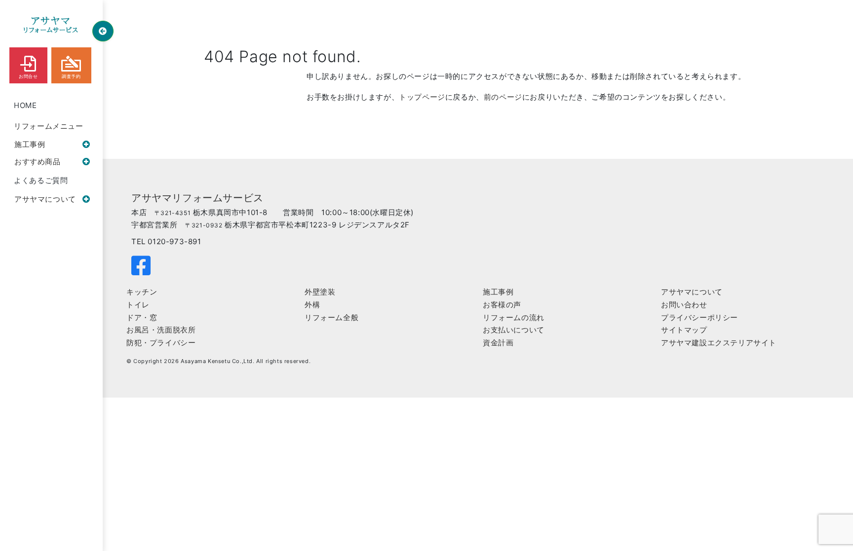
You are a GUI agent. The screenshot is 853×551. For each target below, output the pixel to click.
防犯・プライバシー (160, 342)
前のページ (503, 97)
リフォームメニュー (48, 126)
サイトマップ (684, 329)
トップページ (422, 97)
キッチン (141, 291)
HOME (25, 105)
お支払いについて (513, 329)
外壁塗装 (320, 291)
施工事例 (29, 144)
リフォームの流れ (513, 317)
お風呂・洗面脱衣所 (160, 329)
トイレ (138, 304)
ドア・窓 (141, 317)
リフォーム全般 (331, 317)
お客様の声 (502, 304)
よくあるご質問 (41, 180)
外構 (312, 304)
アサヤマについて (45, 199)
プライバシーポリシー (699, 317)
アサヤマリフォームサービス (197, 198)
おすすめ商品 (37, 161)
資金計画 (498, 342)
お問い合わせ (684, 304)
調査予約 (71, 76)
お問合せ (28, 76)
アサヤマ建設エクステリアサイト (718, 342)
